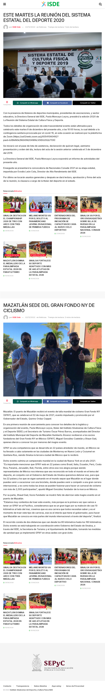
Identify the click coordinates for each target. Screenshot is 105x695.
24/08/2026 (9, 230)
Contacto (7, 686)
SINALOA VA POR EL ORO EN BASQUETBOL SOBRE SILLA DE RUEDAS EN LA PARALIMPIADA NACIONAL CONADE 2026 (91, 224)
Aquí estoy (56, 686)
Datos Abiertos (40, 686)
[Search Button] (100, 4)
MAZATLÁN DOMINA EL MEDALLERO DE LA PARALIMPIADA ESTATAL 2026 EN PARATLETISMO (14, 266)
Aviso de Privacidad (75, 686)
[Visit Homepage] (52, 4)
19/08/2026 (9, 275)
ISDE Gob (16, 27)
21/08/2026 (34, 230)
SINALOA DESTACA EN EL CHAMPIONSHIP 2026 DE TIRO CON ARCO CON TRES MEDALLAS (14, 221)
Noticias (42, 27)
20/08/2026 (86, 236)
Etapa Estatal (89, 210)
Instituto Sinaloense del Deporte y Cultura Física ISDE (31, 690)
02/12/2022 (30, 27)
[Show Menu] (4, 4)
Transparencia (22, 686)
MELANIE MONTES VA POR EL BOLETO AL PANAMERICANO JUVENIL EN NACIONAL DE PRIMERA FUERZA (40, 221)
